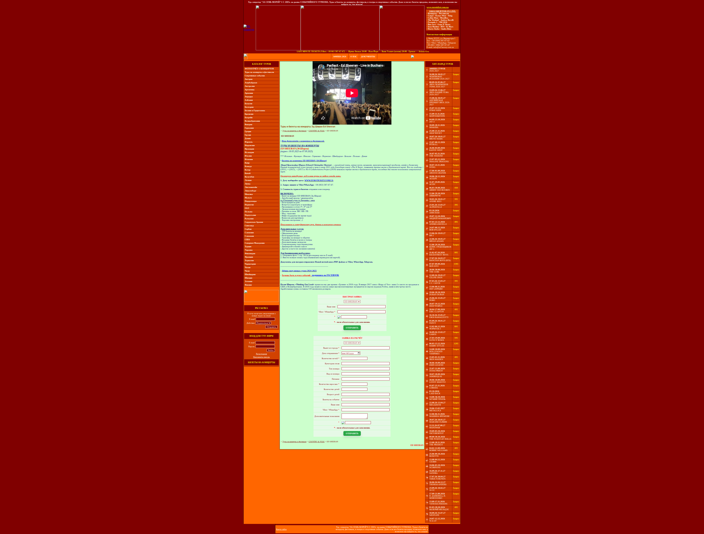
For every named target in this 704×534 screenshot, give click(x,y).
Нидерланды (251, 201)
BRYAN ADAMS (436, 241)
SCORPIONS (434, 467)
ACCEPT (433, 178)
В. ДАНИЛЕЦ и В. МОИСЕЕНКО (437, 497)
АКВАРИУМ (435, 196)
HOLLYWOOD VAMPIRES (435, 352)
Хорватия (249, 260)
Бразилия (249, 114)
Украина (249, 250)
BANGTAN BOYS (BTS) (440, 260)
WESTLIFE (434, 515)
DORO (432, 300)
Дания (248, 138)
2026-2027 (434, 71)
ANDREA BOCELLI (438, 224)
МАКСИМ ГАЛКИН (438, 422)
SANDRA (433, 473)
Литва (247, 184)
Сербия (248, 229)
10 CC (432, 490)
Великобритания (252, 121)
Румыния (249, 218)
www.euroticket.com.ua (438, 7)
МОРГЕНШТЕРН (437, 116)
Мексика (249, 194)
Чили (247, 271)
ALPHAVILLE (435, 207)
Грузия (248, 135)
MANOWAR (434, 427)
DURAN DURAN (436, 294)
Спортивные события (255, 76)
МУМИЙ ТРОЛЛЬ (437, 399)
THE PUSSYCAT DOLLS (440, 439)
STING (432, 167)
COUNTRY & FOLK (316, 131)
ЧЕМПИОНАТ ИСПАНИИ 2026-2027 (439, 77)
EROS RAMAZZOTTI (438, 317)
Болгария (249, 107)
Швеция (248, 278)
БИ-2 (431, 235)
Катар (247, 170)
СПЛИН (432, 462)
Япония (248, 285)
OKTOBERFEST (436, 433)
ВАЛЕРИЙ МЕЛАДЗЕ (439, 509)
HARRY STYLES (436, 346)
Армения (249, 93)
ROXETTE (434, 456)
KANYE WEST (436, 150)
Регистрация (261, 354)
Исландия (249, 152)
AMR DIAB (434, 213)
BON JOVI (434, 266)
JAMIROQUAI (435, 376)
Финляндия (250, 253)
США (247, 239)
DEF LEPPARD (436, 289)
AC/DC (432, 184)
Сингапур (249, 225)
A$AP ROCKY (435, 133)
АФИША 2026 (339, 56)
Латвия (248, 180)
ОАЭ (247, 208)
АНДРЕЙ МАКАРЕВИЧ (440, 218)
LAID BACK (434, 393)
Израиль (249, 142)
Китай (247, 173)
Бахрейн (248, 117)
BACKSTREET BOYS (438, 255)
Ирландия (249, 149)
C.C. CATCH (434, 283)
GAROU (433, 334)
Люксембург (250, 191)
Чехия (247, 267)
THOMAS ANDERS (437, 484)
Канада (248, 166)
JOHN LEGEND (436, 365)
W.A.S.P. (433, 521)
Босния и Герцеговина (255, 110)
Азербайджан (251, 82)
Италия (248, 156)
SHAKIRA (433, 127)
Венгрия (248, 124)
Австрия (248, 79)
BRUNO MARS (436, 139)
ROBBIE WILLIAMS (438, 450)
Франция (249, 257)
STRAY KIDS (435, 110)
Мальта (248, 198)
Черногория (250, 264)
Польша (248, 211)
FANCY (432, 323)
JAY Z (432, 122)
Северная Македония (255, 243)
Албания (249, 100)
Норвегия (249, 205)
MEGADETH (435, 405)
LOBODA (433, 388)
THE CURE (434, 272)
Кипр (247, 163)
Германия (249, 128)
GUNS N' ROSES (436, 340)
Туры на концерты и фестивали (259, 72)
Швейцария (250, 274)
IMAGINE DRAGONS (439, 161)
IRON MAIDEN (436, 359)
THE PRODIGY (436, 445)
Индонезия (250, 145)
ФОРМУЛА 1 (435, 329)
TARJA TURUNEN (437, 479)
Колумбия (249, 177)
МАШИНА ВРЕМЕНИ (439, 416)
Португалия (250, 215)
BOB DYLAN (435, 230)
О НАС (353, 56)
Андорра (249, 96)
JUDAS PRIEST (436, 371)
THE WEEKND (436, 156)
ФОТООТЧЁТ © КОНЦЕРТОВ (259, 69)
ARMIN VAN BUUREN (439, 190)
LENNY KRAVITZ (437, 382)
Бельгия (248, 103)
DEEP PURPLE (436, 306)
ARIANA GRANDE (437, 173)
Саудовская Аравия (254, 222)
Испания (249, 159)
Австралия (250, 86)
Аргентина (249, 89)
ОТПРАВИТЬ (352, 328)
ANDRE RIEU (435, 201)
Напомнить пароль (261, 357)
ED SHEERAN (332, 131)
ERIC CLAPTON (436, 311)
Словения (249, 232)
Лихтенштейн (251, 187)
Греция (248, 131)
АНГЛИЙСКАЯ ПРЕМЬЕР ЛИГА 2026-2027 (439, 102)
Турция (248, 246)
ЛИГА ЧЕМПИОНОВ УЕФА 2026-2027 (438, 85)
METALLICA (435, 410)
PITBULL (433, 144)
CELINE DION (435, 277)
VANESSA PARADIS (438, 504)
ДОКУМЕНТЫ (368, 56)
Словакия (249, 236)
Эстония (248, 281)
